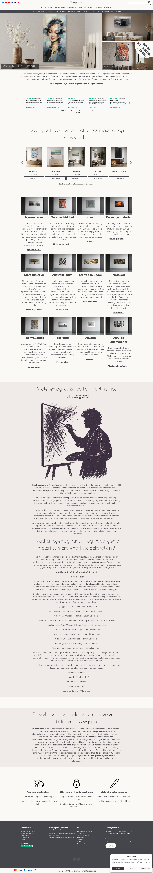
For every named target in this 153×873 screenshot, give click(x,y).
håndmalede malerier (100, 488)
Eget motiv (88, 7)
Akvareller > (81, 837)
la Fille (98, 171)
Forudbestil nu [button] (119, 178)
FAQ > (23, 839)
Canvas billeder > (83, 835)
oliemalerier (89, 490)
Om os (108, 7)
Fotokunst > (81, 841)
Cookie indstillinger (144, 868)
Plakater (70, 7)
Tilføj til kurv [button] (34, 178)
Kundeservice (99, 7)
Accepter (118, 868)
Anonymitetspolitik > (28, 831)
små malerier (71, 503)
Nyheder (78, 7)
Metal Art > (80, 839)
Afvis (131, 868)
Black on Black (119, 171)
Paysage (76, 171)
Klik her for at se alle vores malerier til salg (77, 184)
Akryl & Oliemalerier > (84, 831)
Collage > (80, 833)
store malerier (56, 503)
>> (34, 249)
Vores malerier (50, 7)
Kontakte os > (25, 837)
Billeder (61, 7)
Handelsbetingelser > (28, 833)
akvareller (113, 490)
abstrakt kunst (112, 485)
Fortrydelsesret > (26, 835)
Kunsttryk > (81, 843)
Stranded (55, 171)
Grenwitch (34, 171)
